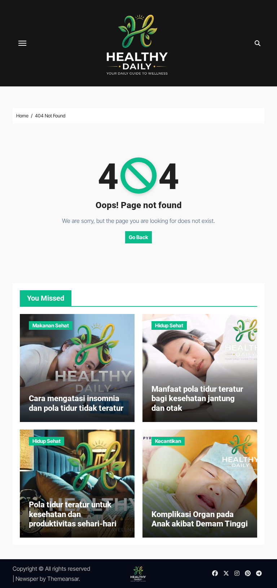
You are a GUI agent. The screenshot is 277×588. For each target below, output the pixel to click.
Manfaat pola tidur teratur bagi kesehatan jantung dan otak (197, 399)
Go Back (138, 237)
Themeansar (63, 578)
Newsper (27, 578)
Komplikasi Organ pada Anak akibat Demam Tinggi (199, 519)
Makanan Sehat (50, 325)
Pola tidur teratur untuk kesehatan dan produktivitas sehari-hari (72, 514)
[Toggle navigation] (22, 43)
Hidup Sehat (169, 325)
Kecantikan (168, 441)
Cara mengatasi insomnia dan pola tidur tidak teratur (76, 403)
